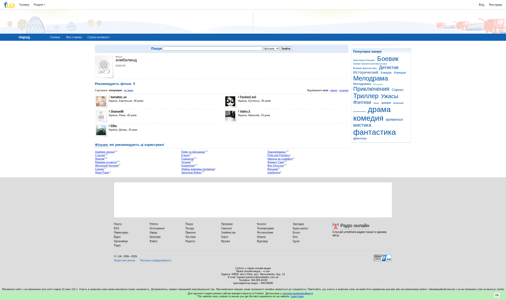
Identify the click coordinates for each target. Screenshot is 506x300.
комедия (368, 118)
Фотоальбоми (265, 232)
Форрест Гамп (275, 162)
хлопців (343, 90)
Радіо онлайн (354, 225)
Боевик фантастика (365, 68)
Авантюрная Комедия (364, 60)
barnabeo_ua (118, 96)
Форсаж (99, 158)
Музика (225, 241)
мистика (362, 125)
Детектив (389, 67)
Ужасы (389, 96)
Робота (154, 223)
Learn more (297, 296)
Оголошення (157, 228)
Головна (24, 4)
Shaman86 (117, 111)
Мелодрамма (362, 83)
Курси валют (300, 228)
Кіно (295, 236)
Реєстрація (495, 4)
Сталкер (100, 155)
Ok (497, 295)
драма (379, 109)
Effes (114, 125)
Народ (153, 232)
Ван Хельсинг (275, 165)
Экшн (376, 103)
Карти (224, 236)
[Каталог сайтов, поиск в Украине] (382, 256)
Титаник (186, 162)
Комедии (400, 72)
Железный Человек (106, 165)
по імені (128, 90)
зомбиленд (273, 172)
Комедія (386, 72)
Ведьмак (272, 169)
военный (398, 103)
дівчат (333, 90)
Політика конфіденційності (156, 260)
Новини (261, 236)
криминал (394, 119)
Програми (227, 223)
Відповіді (262, 241)
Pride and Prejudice (278, 155)
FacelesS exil (248, 96)
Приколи (190, 232)
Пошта (118, 223)
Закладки (298, 223)
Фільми (101, 145)
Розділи (38, 4)
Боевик (387, 58)
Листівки (190, 236)
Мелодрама (370, 78)
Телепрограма (265, 228)
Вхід (481, 4)
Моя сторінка (74, 37)
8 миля (185, 155)
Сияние (99, 169)
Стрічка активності (99, 37)
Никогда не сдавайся (280, 158)
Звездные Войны (191, 172)
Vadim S (245, 111)
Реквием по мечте (106, 162)
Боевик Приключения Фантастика (370, 64)
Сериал (397, 90)
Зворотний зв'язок (124, 260)
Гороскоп (226, 228)
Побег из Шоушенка (193, 151)
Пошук (189, 223)
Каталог (261, 223)
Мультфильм (378, 84)
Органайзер (121, 241)
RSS (116, 228)
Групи (296, 241)
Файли (153, 241)
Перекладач (121, 232)
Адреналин (187, 165)
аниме (386, 103)
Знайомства (228, 232)
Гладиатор (187, 158)
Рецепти (190, 241)
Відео (117, 236)
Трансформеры (276, 151)
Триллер (366, 96)
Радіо (117, 245)
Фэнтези (362, 102)
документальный (359, 111)
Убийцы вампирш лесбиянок (198, 169)
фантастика (374, 132)
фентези (359, 138)
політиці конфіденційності (297, 293)
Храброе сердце (104, 151)
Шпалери (155, 236)
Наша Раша (102, 172)
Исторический (365, 72)
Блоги (296, 232)
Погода (189, 228)
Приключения (371, 89)
